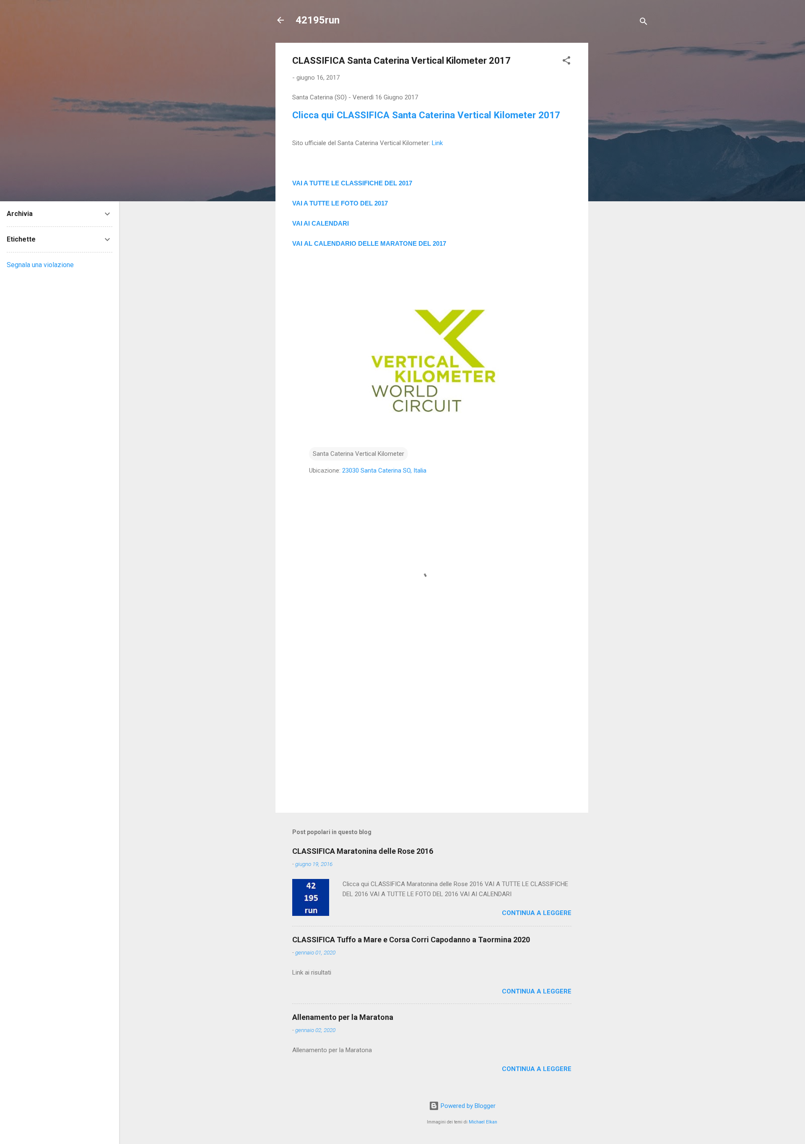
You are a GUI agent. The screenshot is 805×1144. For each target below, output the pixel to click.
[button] (566, 61)
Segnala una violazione (40, 265)
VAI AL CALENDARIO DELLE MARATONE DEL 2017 (369, 243)
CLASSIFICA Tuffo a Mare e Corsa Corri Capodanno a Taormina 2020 (411, 939)
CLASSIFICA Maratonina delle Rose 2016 (362, 851)
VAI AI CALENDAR (319, 223)
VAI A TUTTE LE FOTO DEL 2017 (340, 203)
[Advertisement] (622, 168)
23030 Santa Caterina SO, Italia (384, 470)
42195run (318, 20)
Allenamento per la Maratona (342, 1017)
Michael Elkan (483, 1122)
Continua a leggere (536, 913)
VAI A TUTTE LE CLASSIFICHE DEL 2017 (352, 183)
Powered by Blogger (467, 1106)
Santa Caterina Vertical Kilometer (358, 454)
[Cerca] (644, 23)
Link (437, 143)
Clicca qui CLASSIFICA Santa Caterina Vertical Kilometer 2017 (426, 114)
